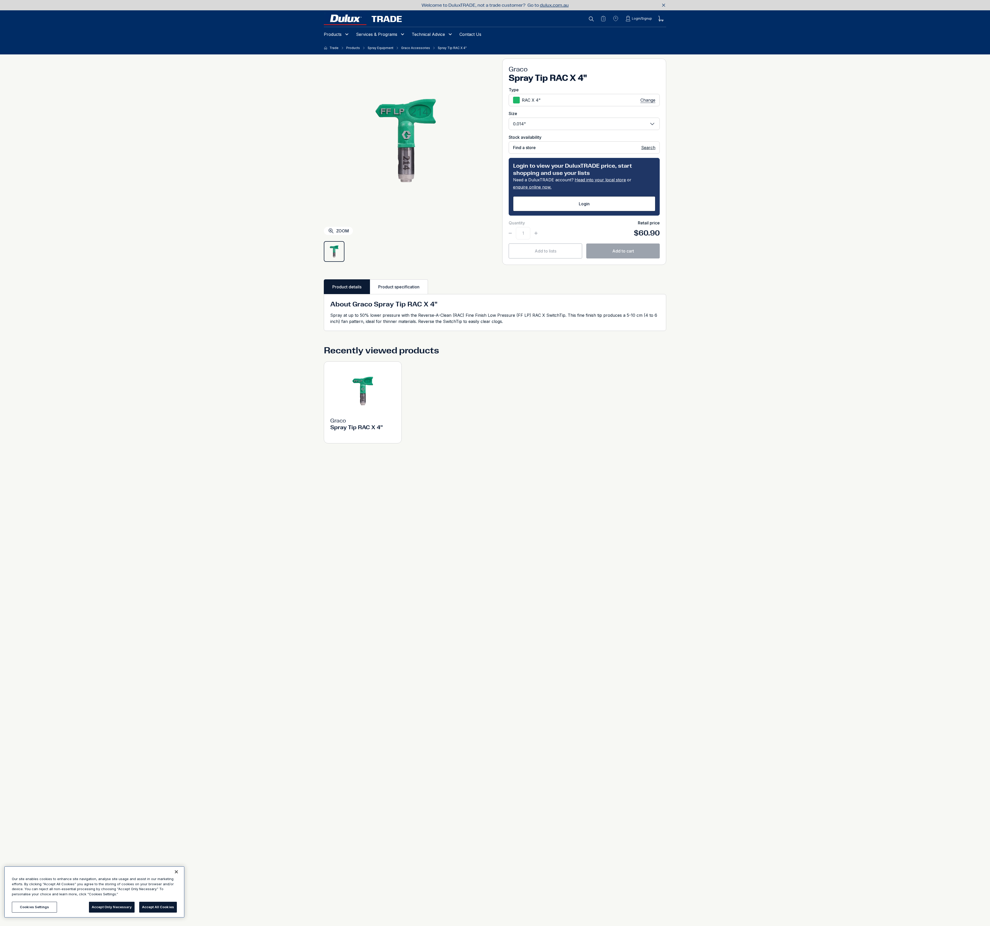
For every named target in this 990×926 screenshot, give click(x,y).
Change (647, 100)
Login (584, 203)
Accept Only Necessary (112, 907)
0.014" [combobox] (519, 123)
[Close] (176, 872)
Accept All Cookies (158, 907)
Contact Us (470, 34)
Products (333, 34)
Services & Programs (376, 34)
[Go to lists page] (603, 18)
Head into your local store (600, 179)
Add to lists (545, 251)
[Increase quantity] (536, 233)
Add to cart (623, 251)
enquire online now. (532, 187)
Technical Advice (428, 34)
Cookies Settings (34, 907)
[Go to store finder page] (615, 18)
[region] (94, 892)
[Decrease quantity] (510, 233)
